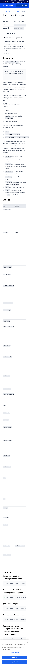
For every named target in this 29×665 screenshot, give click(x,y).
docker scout (18, 11)
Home (3, 11)
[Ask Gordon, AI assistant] (18, 5)
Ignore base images (10, 604)
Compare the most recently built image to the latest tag (13, 577)
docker (14, 11)
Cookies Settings (14, 652)
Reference (7, 11)
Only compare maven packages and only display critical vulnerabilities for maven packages (13, 630)
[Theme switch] (26, 5)
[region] (14, 652)
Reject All (14, 657)
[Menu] (3, 5)
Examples (7, 572)
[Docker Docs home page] (9, 6)
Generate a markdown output (13, 615)
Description (8, 58)
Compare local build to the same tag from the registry (13, 591)
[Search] (22, 5)
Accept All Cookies (14, 662)
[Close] (27, 642)
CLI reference (10, 11)
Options (6, 200)
